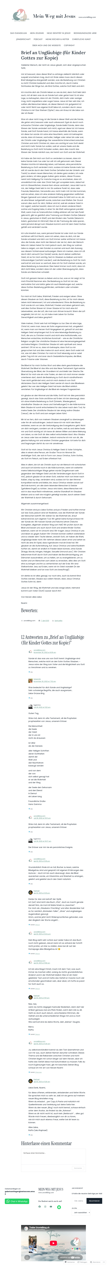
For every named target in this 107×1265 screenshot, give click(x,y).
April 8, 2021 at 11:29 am (42, 1082)
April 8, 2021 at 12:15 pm (42, 861)
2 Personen (38, 1072)
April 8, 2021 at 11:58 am (42, 963)
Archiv (74, 1208)
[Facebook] (39, 1206)
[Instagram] (45, 1206)
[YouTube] (51, 1206)
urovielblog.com (39, 650)
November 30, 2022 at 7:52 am (45, 681)
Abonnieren (94, 1201)
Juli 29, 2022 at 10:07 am (42, 841)
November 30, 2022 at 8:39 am (45, 652)
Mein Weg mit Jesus (54, 16)
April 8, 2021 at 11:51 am (42, 998)
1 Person (37, 925)
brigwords (37, 679)
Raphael (36, 891)
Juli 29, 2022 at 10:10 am (42, 818)
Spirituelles (58, 621)
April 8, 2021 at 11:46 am (42, 1044)
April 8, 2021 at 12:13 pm (42, 893)
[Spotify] (59, 1207)
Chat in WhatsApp (19, 1201)
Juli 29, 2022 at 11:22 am (42, 707)
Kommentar (78, 1168)
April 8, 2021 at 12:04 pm (42, 934)
